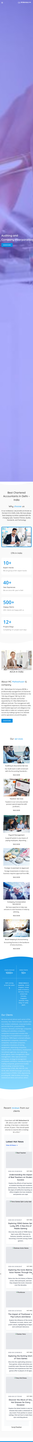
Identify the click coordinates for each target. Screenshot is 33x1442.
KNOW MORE (7, 245)
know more (7, 721)
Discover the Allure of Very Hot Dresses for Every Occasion (20, 1402)
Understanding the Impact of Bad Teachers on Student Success (20, 1177)
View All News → (12, 1145)
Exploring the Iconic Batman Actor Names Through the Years (20, 1272)
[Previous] (2, 241)
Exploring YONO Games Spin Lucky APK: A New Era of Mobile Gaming (20, 1226)
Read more (16, 775)
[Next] (31, 241)
